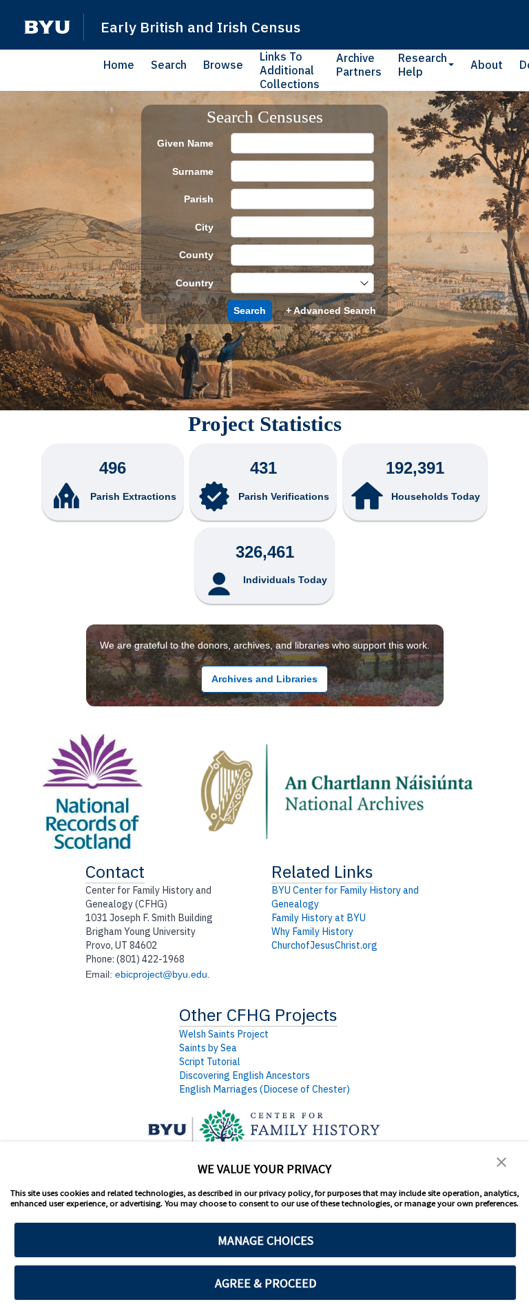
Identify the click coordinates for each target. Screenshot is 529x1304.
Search (250, 310)
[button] (47, 27)
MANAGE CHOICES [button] (265, 1240)
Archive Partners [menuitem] (359, 64)
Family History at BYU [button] (318, 918)
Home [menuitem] (118, 65)
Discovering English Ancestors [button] (244, 1075)
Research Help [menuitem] (422, 64)
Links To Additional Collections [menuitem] (290, 70)
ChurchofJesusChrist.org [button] (324, 945)
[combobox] (295, 283)
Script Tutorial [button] (209, 1061)
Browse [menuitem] (223, 65)
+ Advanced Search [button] (331, 310)
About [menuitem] (486, 65)
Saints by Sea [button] (208, 1048)
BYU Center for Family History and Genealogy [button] (345, 897)
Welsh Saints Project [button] (224, 1034)
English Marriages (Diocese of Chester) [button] (264, 1089)
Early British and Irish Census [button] (200, 27)
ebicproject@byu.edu (161, 974)
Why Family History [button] (312, 931)
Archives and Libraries (264, 678)
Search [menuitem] (169, 65)
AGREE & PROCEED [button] (265, 1283)
